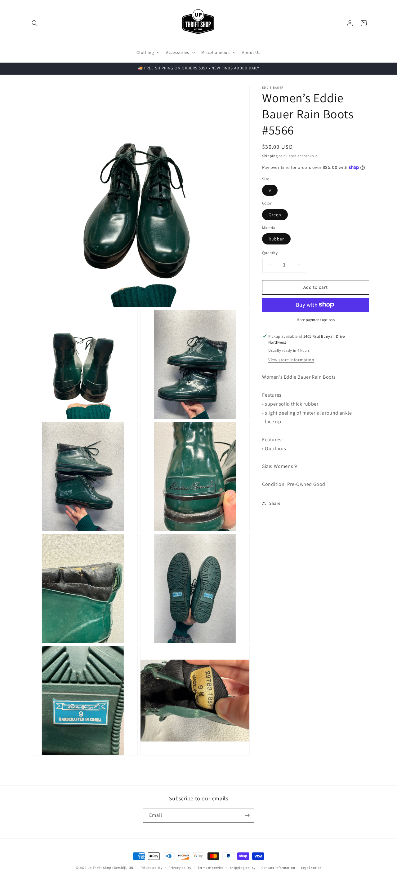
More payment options (316, 319)
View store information (291, 360)
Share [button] (275, 503)
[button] (35, 23)
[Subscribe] (247, 815)
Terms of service (211, 867)
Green (275, 214)
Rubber (276, 239)
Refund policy (152, 867)
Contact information (278, 867)
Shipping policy (243, 867)
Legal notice (311, 867)
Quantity (270, 252)
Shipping (270, 155)
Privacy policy (179, 867)
